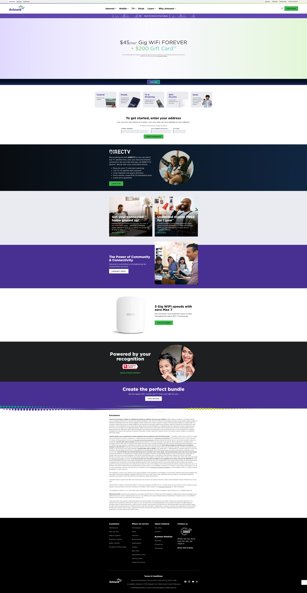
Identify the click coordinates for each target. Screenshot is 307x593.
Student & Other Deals (117, 547)
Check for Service (153, 136)
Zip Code (176, 128)
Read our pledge (185, 548)
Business (19, 1)
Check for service (138, 562)
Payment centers (115, 539)
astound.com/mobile (118, 458)
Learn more (117, 183)
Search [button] (282, 8)
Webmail (274, 1)
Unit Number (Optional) (159, 128)
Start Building (153, 398)
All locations (136, 528)
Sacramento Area (138, 554)
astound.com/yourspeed (162, 438)
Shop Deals (153, 82)
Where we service (140, 524)
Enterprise (159, 544)
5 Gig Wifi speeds (164, 323)
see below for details (162, 56)
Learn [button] (151, 8)
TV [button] (133, 8)
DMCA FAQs (172, 580)
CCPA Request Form (151, 584)
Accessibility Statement (135, 584)
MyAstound (283, 1)
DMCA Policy (162, 580)
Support (267, 1)
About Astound (162, 524)
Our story (158, 528)
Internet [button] (109, 8)
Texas (134, 531)
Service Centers (293, 1)
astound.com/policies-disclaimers (144, 440)
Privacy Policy (152, 580)
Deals (141, 8)
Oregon (135, 547)
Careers (158, 531)
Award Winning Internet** (130, 372)
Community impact (119, 271)
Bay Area (135, 551)
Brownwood (136, 539)
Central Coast (137, 558)
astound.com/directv (165, 486)
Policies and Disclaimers (139, 580)
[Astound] (17, 8)
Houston (135, 535)
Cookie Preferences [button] (173, 584)
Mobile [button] (123, 8)
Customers (114, 524)
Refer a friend (114, 543)
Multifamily (26, 1)
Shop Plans (291, 8)
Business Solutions (163, 537)
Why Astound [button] (166, 8)
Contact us (182, 524)
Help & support (115, 535)
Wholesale (159, 548)
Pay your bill (113, 531)
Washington (136, 543)
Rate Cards (162, 584)
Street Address (127, 128)
